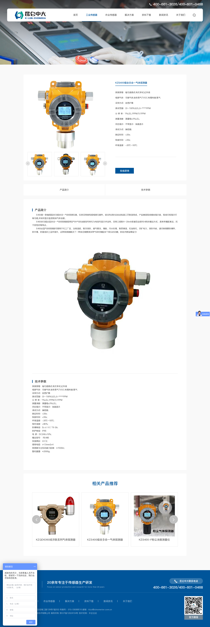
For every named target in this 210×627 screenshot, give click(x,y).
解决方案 (129, 14)
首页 (75, 14)
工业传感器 (91, 14)
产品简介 (64, 189)
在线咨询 (124, 170)
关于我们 (180, 14)
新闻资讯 (163, 14)
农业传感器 (111, 14)
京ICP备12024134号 (69, 613)
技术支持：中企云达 (88, 613)
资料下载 (146, 14)
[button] (28, 163)
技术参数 (145, 189)
